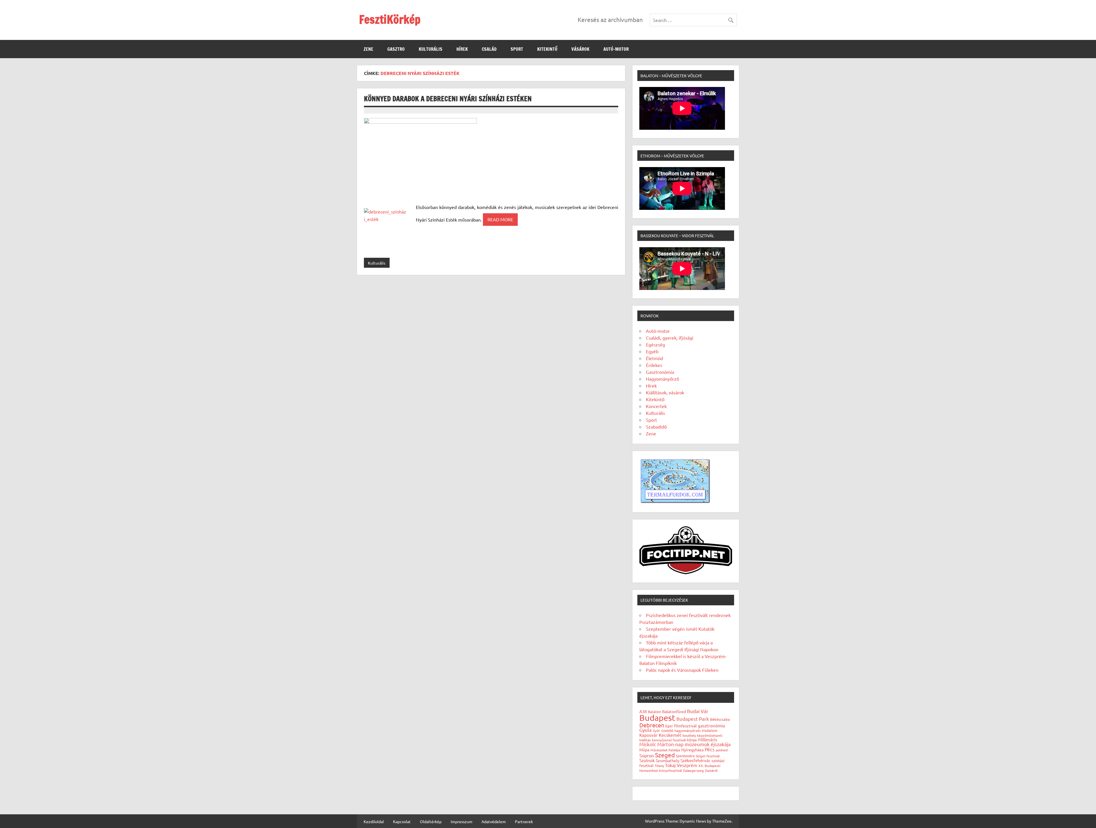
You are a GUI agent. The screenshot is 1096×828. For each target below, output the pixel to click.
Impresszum (461, 821)
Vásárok (580, 49)
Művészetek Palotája (665, 750)
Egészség (655, 344)
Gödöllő (667, 730)
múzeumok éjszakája (708, 744)
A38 (643, 711)
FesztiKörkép (389, 19)
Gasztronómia (660, 372)
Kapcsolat (402, 821)
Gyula (645, 730)
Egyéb (652, 351)
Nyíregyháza (692, 749)
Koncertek (656, 406)
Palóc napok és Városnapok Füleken (682, 670)
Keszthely (689, 735)
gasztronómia (711, 725)
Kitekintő (547, 49)
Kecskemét (670, 735)
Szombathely (667, 760)
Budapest (657, 718)
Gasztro (396, 49)
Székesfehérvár (695, 760)
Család (489, 49)
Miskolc (647, 744)
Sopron (646, 755)
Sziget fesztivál (708, 756)
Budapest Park (692, 719)
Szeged (665, 754)
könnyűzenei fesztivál (669, 740)
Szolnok (647, 760)
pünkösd (722, 750)
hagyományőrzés (687, 730)
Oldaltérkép (431, 821)
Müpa (644, 749)
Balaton (654, 711)
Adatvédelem (493, 821)
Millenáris (707, 739)
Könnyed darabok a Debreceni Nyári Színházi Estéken (448, 99)
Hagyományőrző (662, 378)
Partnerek (524, 821)
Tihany (659, 765)
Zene (368, 49)
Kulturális (430, 49)
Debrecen (651, 724)
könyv (692, 739)
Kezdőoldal (374, 821)
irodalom (709, 730)
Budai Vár (697, 711)
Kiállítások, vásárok (665, 392)
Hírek (462, 49)
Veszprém (687, 765)
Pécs (710, 749)
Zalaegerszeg (693, 770)
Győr (656, 730)
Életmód (654, 358)
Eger (669, 725)
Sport (517, 49)
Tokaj (670, 765)
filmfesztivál (685, 725)
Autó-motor (616, 49)
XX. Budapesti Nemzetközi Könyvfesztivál (679, 768)
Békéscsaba (720, 719)
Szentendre (685, 755)
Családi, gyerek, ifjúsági (669, 337)
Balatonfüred (674, 711)
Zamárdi (711, 770)
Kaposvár (648, 735)
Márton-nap (670, 744)
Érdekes (654, 365)
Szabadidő (656, 426)
